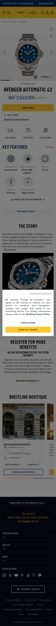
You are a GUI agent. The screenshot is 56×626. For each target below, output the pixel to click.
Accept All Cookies (28, 330)
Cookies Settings (28, 322)
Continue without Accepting (41, 293)
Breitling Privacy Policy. (38, 314)
